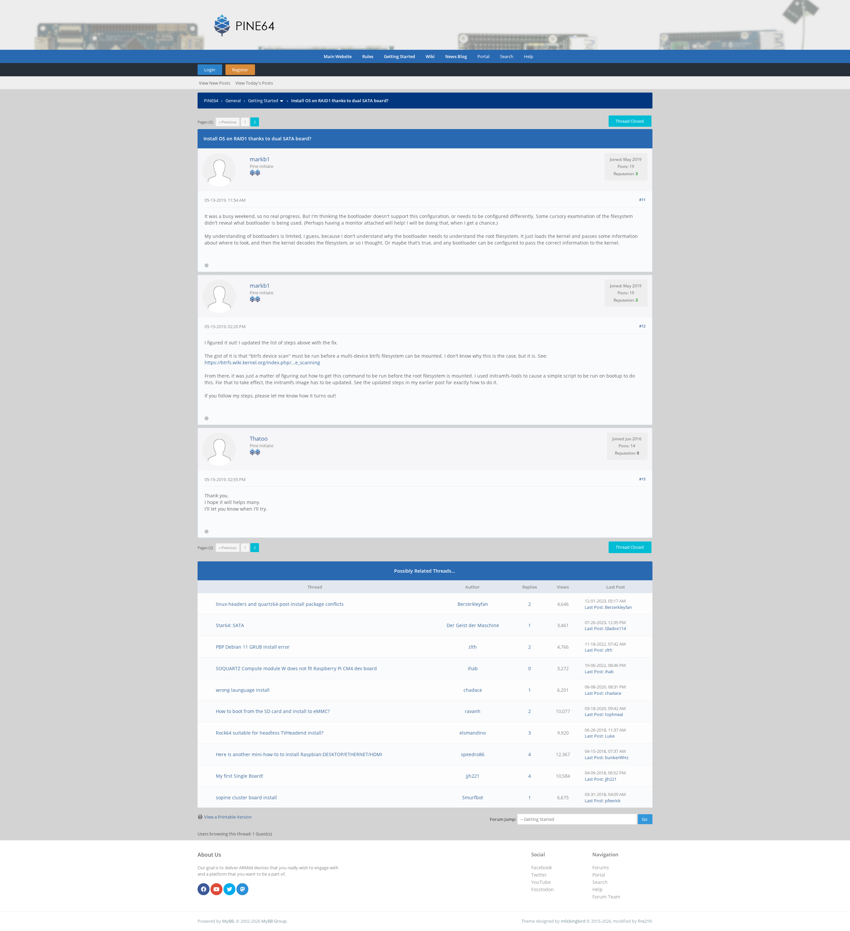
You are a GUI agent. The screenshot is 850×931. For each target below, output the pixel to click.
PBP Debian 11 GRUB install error (253, 647)
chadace (473, 690)
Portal (483, 56)
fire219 (644, 921)
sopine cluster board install (246, 797)
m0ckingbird (573, 921)
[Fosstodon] (242, 890)
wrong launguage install (243, 690)
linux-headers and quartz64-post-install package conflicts (280, 604)
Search (506, 56)
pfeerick (613, 801)
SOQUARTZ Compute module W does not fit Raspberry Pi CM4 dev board (296, 668)
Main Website (338, 56)
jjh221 (472, 776)
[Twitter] (229, 890)
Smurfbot (472, 797)
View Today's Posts (254, 83)
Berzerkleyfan (473, 604)
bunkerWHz (617, 757)
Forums (600, 867)
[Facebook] (204, 890)
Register (240, 70)
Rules (367, 56)
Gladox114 (615, 628)
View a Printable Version (228, 817)
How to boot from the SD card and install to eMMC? (273, 711)
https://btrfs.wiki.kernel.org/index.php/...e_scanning (262, 362)
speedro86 (472, 754)
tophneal (614, 714)
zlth (472, 647)
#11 (642, 199)
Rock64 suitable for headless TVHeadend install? (269, 733)
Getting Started (399, 56)
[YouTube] (216, 890)
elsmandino (473, 733)
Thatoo (259, 438)
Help (528, 56)
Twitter (539, 875)
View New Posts (214, 83)
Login (209, 70)
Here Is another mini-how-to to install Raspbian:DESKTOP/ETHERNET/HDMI (299, 754)
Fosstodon (542, 889)
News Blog (456, 56)
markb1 (260, 159)
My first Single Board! (239, 776)
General (233, 101)
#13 (642, 478)
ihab (473, 668)
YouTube (541, 882)
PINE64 (211, 101)
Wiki (430, 56)
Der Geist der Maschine (473, 625)
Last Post (594, 607)
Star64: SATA (230, 625)
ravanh (472, 711)
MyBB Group (274, 921)
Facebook (541, 867)
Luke (610, 736)
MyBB (228, 921)
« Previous (227, 121)
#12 (642, 325)
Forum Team (606, 897)
